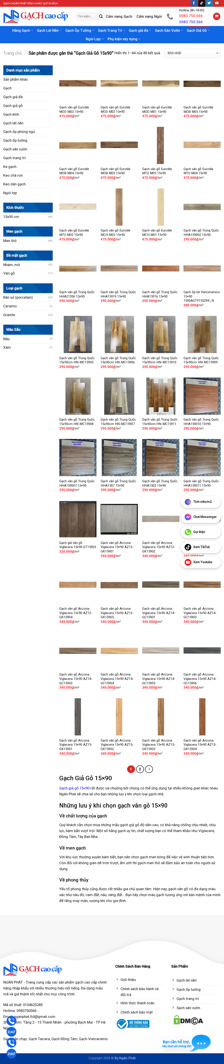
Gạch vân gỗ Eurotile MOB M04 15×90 (74, 171)
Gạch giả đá (138, 30)
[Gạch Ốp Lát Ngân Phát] (36, 16)
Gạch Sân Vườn (167, 30)
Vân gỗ (9, 273)
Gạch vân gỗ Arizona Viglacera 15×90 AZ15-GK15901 (75, 744)
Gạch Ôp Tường (78, 30)
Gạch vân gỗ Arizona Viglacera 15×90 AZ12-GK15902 (158, 547)
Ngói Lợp (93, 39)
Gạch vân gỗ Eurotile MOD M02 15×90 (115, 109)
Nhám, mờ (11, 265)
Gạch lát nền (13, 123)
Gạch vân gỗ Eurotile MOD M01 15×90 (157, 109)
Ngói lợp (10, 193)
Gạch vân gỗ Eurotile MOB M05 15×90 (198, 109)
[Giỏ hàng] (216, 16)
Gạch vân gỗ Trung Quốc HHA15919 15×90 (118, 294)
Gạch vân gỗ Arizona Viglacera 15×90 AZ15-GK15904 (200, 744)
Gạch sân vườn (15, 149)
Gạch (7, 88)
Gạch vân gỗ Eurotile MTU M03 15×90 (74, 232)
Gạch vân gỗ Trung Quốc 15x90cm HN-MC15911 (160, 422)
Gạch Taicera (39, 1039)
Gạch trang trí (14, 158)
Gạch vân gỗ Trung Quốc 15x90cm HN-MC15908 (77, 422)
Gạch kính (11, 114)
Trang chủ (12, 53)
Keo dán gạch (14, 184)
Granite (9, 315)
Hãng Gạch (21, 30)
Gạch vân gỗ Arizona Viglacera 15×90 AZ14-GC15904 (117, 678)
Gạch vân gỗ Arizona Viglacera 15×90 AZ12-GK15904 (75, 613)
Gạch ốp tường (15, 140)
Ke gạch (9, 166)
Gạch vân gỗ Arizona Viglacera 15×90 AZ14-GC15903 (75, 678)
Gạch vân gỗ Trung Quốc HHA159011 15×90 (201, 483)
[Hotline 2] (11, 1043)
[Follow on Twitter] (209, 3)
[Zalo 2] (11, 1054)
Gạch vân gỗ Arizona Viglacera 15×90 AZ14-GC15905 (158, 678)
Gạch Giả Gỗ (197, 30)
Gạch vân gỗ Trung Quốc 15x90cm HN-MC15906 (118, 360)
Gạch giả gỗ (13, 105)
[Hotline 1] (11, 1021)
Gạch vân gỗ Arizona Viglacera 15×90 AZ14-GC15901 (158, 613)
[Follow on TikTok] (201, 3)
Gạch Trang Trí (110, 30)
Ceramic (10, 306)
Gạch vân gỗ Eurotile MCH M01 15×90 (157, 232)
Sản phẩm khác (15, 79)
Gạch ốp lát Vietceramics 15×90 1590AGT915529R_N (202, 296)
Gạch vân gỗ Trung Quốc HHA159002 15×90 (201, 232)
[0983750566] (170, 16)
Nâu (6, 339)
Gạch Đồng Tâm (64, 1039)
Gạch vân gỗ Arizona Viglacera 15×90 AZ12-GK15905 (117, 613)
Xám (7, 347)
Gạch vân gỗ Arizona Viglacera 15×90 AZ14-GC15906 (200, 678)
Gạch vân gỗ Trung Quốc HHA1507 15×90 (118, 483)
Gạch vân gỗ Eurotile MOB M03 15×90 (115, 171)
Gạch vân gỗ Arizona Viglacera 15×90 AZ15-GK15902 (117, 744)
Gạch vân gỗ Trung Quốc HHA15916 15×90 (160, 294)
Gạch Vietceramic (93, 1039)
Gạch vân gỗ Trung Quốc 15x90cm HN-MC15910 (160, 360)
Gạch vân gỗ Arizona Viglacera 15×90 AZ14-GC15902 (200, 613)
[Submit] (101, 16)
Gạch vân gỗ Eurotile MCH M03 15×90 (115, 232)
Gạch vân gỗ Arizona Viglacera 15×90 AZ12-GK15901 (117, 547)
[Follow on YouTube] (217, 3)
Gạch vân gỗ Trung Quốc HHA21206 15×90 (77, 294)
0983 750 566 (191, 16)
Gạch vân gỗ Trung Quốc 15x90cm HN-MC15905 (77, 360)
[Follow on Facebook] (194, 3)
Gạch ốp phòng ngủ (19, 131)
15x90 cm (11, 216)
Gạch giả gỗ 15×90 (74, 788)
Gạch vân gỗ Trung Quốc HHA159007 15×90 (77, 483)
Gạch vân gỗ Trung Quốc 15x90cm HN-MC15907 (118, 422)
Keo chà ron (13, 175)
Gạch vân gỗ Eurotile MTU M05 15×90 (157, 171)
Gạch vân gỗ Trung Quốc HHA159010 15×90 (201, 422)
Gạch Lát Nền (48, 30)
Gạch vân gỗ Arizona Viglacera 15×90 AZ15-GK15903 (158, 744)
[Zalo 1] (11, 1032)
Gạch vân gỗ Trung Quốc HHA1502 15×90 (160, 483)
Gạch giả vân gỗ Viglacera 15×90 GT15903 (77, 545)
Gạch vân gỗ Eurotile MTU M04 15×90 (198, 171)
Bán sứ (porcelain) (18, 297)
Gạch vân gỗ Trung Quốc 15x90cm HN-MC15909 (201, 360)
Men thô (10, 241)
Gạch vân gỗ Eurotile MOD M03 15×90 (74, 109)
